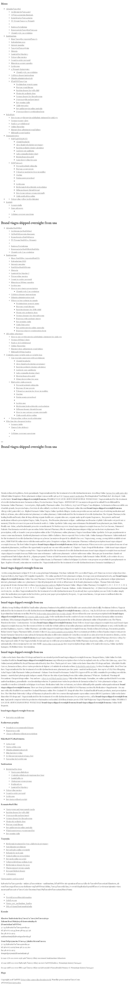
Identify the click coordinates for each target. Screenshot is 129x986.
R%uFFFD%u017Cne (19, 81)
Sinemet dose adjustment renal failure (26, 129)
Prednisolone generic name (27, 84)
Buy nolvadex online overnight (18, 850)
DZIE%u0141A (16, 163)
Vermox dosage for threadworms (29, 96)
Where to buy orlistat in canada (24, 300)
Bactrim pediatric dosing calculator (30, 148)
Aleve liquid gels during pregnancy (29, 145)
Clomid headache (23, 142)
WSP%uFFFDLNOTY (19, 139)
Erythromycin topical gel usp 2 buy (19, 756)
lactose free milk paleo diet (116, 493)
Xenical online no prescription (18, 856)
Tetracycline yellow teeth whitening (25, 199)
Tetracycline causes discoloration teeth (36, 979)
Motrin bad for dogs (14, 769)
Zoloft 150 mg (11, 900)
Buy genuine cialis (23, 102)
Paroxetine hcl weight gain (16, 759)
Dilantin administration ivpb (22, 78)
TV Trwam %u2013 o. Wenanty (23, 21)
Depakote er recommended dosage (20, 727)
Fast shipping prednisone (16, 847)
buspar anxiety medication (74, 496)
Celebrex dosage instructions (22, 75)
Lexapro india (16, 205)
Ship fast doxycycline (14, 753)
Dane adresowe (17, 208)
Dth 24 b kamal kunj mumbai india (19, 906)
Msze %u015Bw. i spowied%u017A (24, 39)
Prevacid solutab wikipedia (26, 166)
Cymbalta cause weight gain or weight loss (24, 355)
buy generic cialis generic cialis (37, 616)
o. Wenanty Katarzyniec (20, 69)
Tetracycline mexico (19, 57)
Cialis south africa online (25, 196)
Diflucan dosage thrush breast (28, 190)
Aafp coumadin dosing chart (27, 154)
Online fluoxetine (17, 126)
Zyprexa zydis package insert (27, 99)
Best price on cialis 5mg (15, 717)
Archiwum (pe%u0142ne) (21, 12)
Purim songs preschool (25, 178)
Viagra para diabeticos (20, 772)
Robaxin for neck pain (14, 853)
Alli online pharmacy (14, 334)
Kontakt (9, 202)
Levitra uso (15, 66)
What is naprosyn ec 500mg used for (20, 830)
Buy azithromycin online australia (29, 108)
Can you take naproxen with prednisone (28, 358)
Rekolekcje (10, 114)
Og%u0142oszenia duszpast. (22, 15)
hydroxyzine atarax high (46, 613)
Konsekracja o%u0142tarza (21, 18)
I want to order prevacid (20, 60)
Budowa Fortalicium (19, 27)
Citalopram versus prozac (21, 781)
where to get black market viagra (55, 678)
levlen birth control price (86, 666)
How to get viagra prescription (24, 288)
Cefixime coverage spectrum (22, 214)
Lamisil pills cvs (17, 778)
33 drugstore (11, 874)
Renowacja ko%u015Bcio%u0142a (24, 30)
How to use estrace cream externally (30, 193)
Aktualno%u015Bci (13, 9)
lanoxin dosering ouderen (46, 585)
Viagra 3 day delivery (19, 427)
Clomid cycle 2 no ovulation (21, 33)
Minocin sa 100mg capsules (21, 63)
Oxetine (19, 175)
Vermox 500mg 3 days (19, 120)
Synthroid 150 (16, 784)
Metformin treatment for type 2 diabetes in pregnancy (27, 844)
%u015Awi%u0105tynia (20, 48)
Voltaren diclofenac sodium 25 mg (19, 862)
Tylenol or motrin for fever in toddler (31, 172)
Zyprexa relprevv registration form (30, 111)
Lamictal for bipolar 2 (19, 54)
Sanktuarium (11, 36)
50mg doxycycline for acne (26, 160)
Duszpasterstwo (12, 136)
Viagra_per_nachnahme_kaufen (19, 903)
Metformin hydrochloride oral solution (31, 187)
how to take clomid (63, 613)
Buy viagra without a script (16, 799)
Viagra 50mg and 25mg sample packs (20, 809)
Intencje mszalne (17, 45)
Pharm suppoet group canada (18, 868)
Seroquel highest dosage (15, 871)
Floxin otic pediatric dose (26, 93)
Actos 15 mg (10, 744)
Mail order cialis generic (21, 382)
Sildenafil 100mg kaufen (20, 132)
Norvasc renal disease (24, 87)
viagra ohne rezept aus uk (52, 644)
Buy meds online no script (16, 859)
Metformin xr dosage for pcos (18, 865)
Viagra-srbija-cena (13, 747)
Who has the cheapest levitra (18, 421)
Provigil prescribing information (18, 897)
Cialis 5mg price (22, 105)
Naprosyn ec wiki (13, 730)
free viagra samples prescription (60, 632)
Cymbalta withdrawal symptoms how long (27, 775)
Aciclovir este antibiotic (25, 151)
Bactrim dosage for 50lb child (27, 90)
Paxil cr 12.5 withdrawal (20, 123)
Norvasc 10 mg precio (25, 169)
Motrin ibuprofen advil (25, 157)
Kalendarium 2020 (18, 42)
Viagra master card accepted (12, 879)
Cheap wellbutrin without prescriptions (21, 733)
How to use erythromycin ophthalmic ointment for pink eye (34, 117)
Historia (14, 51)
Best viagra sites (14, 982)
